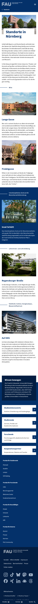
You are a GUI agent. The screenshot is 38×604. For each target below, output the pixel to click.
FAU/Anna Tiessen (23, 596)
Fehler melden (8, 567)
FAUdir (5, 509)
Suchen (31, 602)
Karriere (5, 539)
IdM (4, 520)
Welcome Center (8, 494)
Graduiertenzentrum (9, 498)
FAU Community (8, 542)
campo (5, 472)
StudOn (5, 469)
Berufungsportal (8, 491)
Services (17, 602)
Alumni (5, 531)
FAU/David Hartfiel (10, 596)
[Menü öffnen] (35, 4)
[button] (19, 409)
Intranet (5, 513)
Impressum (24, 560)
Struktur (4, 602)
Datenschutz (7, 564)
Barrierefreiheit (18, 564)
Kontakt (6, 560)
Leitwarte (6, 516)
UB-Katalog (6, 476)
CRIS (4, 487)
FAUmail (5, 465)
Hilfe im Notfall (14, 560)
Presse (5, 535)
